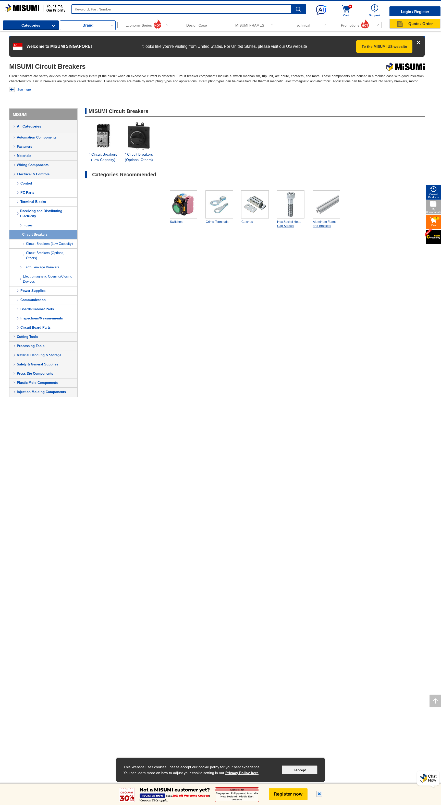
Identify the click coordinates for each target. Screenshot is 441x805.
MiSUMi (9, 6)
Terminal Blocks (33, 202)
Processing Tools (30, 346)
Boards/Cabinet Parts (37, 309)
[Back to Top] (435, 701)
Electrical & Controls (33, 174)
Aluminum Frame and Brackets (325, 224)
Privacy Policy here (242, 773)
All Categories (29, 126)
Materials (24, 156)
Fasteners (24, 146)
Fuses (28, 225)
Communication (33, 300)
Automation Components (36, 137)
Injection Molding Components (41, 392)
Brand (87, 25)
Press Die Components (35, 373)
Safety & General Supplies (37, 364)
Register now (288, 794)
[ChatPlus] (428, 779)
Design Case (196, 25)
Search (298, 9)
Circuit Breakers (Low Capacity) (49, 244)
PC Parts (27, 192)
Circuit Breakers (34, 234)
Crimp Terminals (217, 222)
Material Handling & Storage (39, 355)
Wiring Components (32, 165)
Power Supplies (32, 291)
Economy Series (139, 25)
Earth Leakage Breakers (41, 267)
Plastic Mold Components (37, 383)
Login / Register (415, 11)
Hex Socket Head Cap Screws (289, 224)
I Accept (300, 770)
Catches (247, 222)
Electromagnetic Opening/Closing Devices (47, 278)
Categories (30, 25)
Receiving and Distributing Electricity (41, 213)
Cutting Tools (27, 337)
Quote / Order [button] (420, 23)
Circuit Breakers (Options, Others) (45, 255)
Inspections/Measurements (41, 318)
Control (26, 183)
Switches (176, 222)
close (319, 794)
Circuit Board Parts (35, 327)
